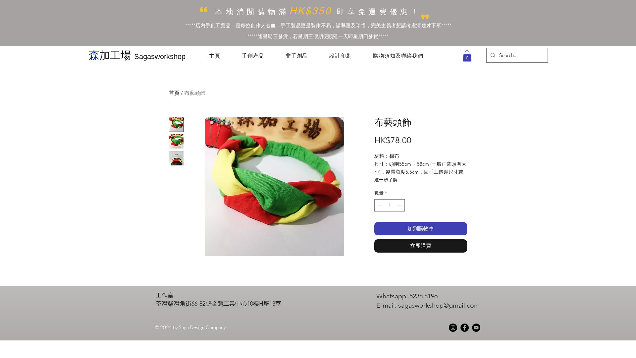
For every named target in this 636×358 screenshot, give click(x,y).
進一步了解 (386, 180)
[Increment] (400, 205)
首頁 (174, 93)
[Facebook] (464, 328)
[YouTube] (476, 328)
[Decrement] (379, 205)
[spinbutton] (390, 205)
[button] (467, 55)
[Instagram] (453, 328)
